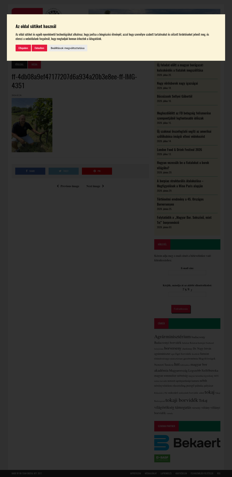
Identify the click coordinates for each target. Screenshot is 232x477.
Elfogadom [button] (23, 48)
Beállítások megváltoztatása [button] (67, 48)
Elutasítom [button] (39, 48)
